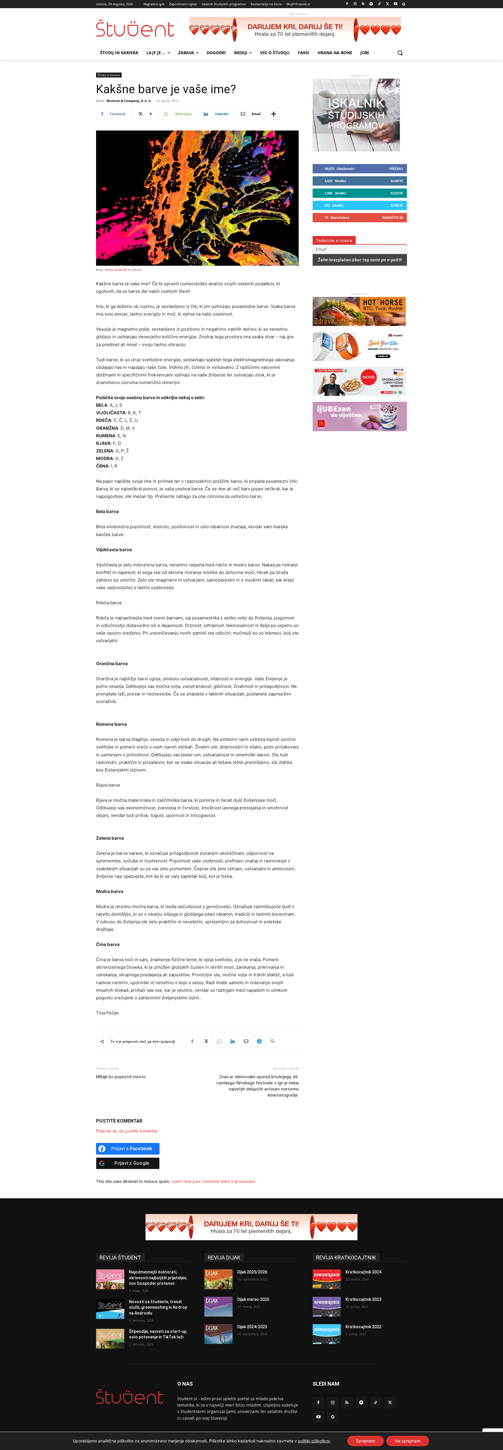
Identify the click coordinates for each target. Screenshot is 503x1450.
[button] (400, 53)
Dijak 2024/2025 (252, 1326)
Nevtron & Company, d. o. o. (129, 100)
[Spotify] (371, 4)
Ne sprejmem (407, 1440)
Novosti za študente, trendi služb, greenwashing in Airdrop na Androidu (158, 1307)
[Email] (246, 1041)
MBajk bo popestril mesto (121, 1076)
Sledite (397, 181)
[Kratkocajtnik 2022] (327, 1334)
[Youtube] (395, 4)
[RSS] (363, 4)
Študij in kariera (109, 75)
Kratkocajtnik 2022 (363, 1326)
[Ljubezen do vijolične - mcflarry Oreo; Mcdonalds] (360, 434)
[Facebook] (347, 4)
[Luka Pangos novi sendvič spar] (359, 398)
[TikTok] (379, 4)
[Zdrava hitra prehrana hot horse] (359, 329)
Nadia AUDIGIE (116, 270)
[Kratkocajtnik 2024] (327, 1279)
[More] (274, 114)
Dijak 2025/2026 (252, 1272)
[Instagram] (355, 4)
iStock (136, 270)
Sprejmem (365, 1440)
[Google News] (403, 4)
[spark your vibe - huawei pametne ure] (359, 364)
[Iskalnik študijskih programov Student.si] (356, 150)
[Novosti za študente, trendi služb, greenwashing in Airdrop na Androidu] (110, 1309)
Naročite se (392, 217)
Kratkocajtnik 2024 (363, 1272)
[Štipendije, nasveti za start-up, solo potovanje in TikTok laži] (110, 1339)
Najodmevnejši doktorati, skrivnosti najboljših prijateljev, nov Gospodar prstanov (158, 1278)
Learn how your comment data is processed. (213, 1181)
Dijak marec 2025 (253, 1299)
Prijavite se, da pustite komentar (126, 1130)
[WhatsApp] (219, 1041)
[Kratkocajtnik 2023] (327, 1307)
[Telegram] (259, 1041)
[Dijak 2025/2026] (218, 1279)
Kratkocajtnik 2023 (363, 1299)
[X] (387, 4)
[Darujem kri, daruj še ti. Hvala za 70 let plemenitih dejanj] (298, 30)
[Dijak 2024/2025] (218, 1334)
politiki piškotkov (314, 1440)
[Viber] (272, 1041)
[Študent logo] (142, 28)
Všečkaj (396, 168)
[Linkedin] (232, 1041)
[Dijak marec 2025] (218, 1307)
